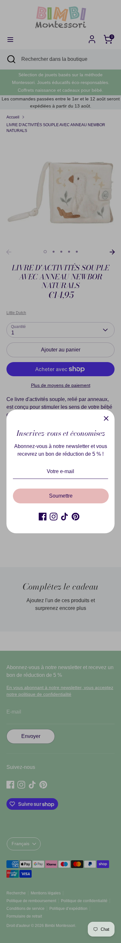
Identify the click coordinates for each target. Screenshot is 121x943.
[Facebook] (42, 516)
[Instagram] (53, 516)
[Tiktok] (64, 516)
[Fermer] (106, 418)
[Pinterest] (75, 516)
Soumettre (61, 496)
